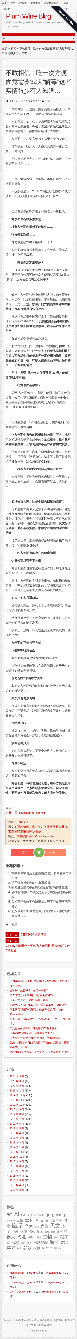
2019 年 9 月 (17, 1109)
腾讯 (29, 1243)
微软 (32, 1231)
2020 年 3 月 (17, 1081)
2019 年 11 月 (17, 1100)
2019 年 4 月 (17, 1133)
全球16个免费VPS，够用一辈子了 (29, 990)
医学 (17, 1225)
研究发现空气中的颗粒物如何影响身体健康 (39, 887)
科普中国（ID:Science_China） (26, 812)
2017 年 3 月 (17, 1142)
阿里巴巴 (47, 1248)
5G (9, 1214)
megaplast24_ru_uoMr (22, 1272)
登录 (66, 3)
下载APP (6, 8)
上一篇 (13, 935)
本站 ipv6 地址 (51, 3)
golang (58, 1214)
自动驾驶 (41, 1243)
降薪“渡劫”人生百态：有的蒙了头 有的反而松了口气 (39, 1052)
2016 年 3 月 (17, 1189)
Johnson (14, 101)
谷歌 (27, 1247)
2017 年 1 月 (17, 1147)
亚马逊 (44, 1220)
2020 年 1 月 (17, 1090)
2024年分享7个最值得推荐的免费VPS (31, 995)
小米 (15, 1231)
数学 (59, 1231)
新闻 (13, 48)
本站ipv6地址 (45, 1325)
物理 (21, 1236)
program (11, 1220)
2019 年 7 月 (17, 1118)
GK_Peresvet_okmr (21, 1291)
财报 (36, 1248)
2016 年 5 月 (17, 1180)
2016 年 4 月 (17, 1185)
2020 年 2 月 (17, 1085)
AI (16, 1214)
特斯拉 (31, 1237)
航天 (54, 1242)
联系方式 (70, 1320)
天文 (55, 1226)
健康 (14, 924)
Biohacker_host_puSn (22, 1282)
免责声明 (58, 1320)
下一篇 (13, 941)
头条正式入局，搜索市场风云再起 (29, 1000)
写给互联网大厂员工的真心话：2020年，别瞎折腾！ (39, 1004)
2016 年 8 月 (17, 1166)
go (48, 1214)
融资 (19, 1248)
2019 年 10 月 (17, 1104)
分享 (52, 852)
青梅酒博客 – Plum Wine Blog (36, 836)
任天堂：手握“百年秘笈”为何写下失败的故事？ (36, 1037)
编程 (15, 1243)
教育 (53, 1232)
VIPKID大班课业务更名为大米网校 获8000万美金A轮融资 (38, 948)
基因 (37, 1226)
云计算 (32, 1219)
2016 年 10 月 (17, 1156)
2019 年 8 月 (17, 1114)
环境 (39, 1237)
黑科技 (57, 1248)
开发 (23, 1231)
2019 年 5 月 (17, 1128)
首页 (4, 3)
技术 (40, 1231)
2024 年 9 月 (17, 1076)
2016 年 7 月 (17, 1170)
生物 (47, 1236)
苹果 (11, 1247)
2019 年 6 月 (17, 1123)
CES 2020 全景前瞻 (34, 934)
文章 (13, 3)
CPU (25, 1215)
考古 (23, 1243)
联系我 (22, 3)
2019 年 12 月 (17, 1095)
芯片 (65, 1243)
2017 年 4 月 (17, 1137)
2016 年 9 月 (17, 1161)
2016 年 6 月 (17, 1175)
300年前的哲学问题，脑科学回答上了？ (32, 1033)
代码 (59, 1220)
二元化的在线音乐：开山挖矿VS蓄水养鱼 (33, 1028)
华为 (29, 1226)
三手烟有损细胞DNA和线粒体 (31, 882)
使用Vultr (31, 1325)
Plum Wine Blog (28, 16)
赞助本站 (35, 3)
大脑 (44, 1226)
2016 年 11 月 (17, 1152)
